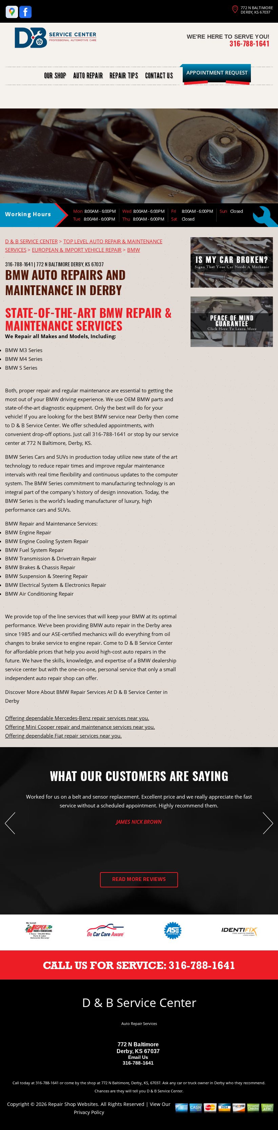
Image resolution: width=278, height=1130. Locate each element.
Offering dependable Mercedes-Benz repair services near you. (77, 718)
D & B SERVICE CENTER (31, 241)
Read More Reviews (139, 879)
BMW (133, 249)
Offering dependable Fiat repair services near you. (63, 735)
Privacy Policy (89, 1112)
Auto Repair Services (139, 1023)
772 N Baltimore (53, 264)
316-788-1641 (250, 43)
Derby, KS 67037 (87, 264)
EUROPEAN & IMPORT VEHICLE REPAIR (76, 249)
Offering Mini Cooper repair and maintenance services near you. (80, 726)
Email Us (138, 1057)
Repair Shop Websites (73, 1104)
